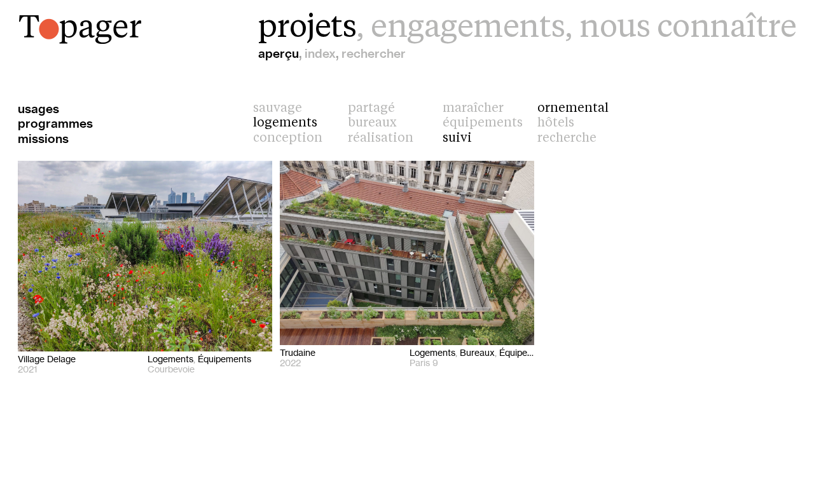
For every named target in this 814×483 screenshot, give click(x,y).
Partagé (371, 108)
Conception (287, 138)
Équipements (483, 123)
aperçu (278, 53)
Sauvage (277, 108)
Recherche (567, 138)
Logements (285, 123)
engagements (468, 28)
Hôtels (555, 123)
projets (307, 28)
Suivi (457, 138)
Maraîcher (473, 108)
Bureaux (372, 123)
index (320, 53)
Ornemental (573, 108)
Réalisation (380, 138)
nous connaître (687, 28)
